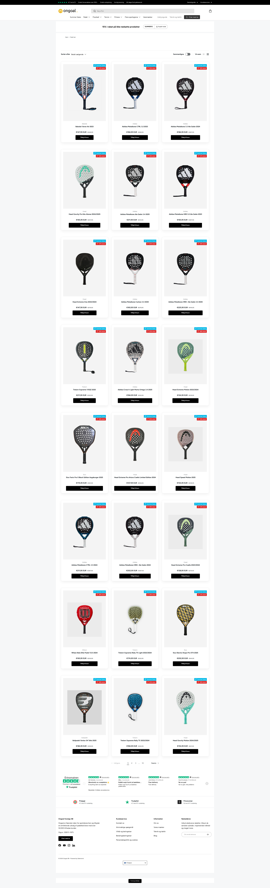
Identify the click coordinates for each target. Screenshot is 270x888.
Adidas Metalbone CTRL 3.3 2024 (84, 565)
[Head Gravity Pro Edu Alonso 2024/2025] (84, 180)
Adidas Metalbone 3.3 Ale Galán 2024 (185, 127)
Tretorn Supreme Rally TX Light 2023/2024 (135, 653)
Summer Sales (75, 17)
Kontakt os (120, 823)
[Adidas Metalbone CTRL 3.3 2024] (84, 531)
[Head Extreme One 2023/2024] (84, 268)
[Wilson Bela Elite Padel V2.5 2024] (84, 618)
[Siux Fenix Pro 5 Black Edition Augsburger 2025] (84, 443)
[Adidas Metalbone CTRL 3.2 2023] (135, 92)
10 (143, 763)
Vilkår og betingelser (124, 831)
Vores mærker (159, 827)
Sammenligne (178, 54)
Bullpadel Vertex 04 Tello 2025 (84, 740)
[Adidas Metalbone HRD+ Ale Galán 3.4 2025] (185, 268)
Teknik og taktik (176, 17)
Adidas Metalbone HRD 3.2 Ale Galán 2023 (185, 214)
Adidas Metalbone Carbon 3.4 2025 (135, 302)
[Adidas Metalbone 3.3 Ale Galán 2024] (185, 92)
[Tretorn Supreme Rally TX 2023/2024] (135, 706)
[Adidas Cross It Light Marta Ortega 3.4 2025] (135, 355)
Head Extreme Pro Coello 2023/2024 (185, 565)
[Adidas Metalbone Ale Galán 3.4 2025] (135, 180)
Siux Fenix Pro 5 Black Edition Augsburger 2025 (84, 477)
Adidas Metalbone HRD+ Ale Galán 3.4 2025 (185, 302)
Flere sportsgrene (131, 17)
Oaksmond (81, 858)
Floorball (96, 17)
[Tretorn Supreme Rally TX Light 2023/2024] (135, 618)
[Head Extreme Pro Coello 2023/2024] (185, 531)
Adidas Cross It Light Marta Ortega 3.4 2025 (135, 390)
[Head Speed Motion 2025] (185, 443)
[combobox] (142, 11)
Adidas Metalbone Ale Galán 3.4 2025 (135, 214)
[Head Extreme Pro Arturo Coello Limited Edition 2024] (135, 443)
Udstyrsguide (162, 17)
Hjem (66, 37)
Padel (85, 17)
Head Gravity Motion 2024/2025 (185, 740)
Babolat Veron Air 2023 (85, 127)
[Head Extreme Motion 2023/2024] (185, 355)
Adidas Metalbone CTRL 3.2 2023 (135, 127)
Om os (156, 823)
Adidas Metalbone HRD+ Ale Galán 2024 (135, 565)
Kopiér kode (162, 26)
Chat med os (65, 838)
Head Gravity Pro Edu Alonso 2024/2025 (84, 214)
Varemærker (147, 17)
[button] (210, 11)
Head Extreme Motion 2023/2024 (185, 390)
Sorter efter (65, 54)
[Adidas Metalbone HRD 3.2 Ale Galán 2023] (185, 180)
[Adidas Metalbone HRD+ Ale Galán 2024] (135, 531)
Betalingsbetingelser (124, 836)
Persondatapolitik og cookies (127, 840)
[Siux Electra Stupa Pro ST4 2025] (185, 618)
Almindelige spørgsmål (124, 827)
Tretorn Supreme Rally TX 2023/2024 (135, 740)
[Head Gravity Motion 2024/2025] (185, 706)
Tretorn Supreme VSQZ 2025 (84, 390)
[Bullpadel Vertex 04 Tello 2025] (84, 706)
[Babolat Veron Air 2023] (84, 92)
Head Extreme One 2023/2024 (85, 302)
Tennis (106, 17)
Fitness (117, 17)
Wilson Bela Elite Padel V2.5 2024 (85, 653)
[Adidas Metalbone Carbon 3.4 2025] (135, 268)
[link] (115, 763)
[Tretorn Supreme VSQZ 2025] (84, 355)
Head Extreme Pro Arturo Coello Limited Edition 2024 (135, 477)
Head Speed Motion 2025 (185, 477)
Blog (155, 836)
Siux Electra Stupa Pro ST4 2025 (185, 653)
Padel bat (73, 37)
